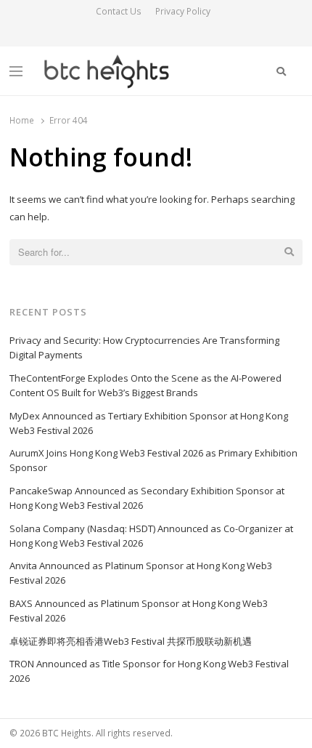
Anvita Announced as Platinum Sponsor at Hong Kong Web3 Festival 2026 (140, 573)
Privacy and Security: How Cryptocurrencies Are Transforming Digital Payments (144, 347)
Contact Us (118, 11)
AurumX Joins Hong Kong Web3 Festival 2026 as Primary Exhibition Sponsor (153, 460)
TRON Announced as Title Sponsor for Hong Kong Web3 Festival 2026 (149, 671)
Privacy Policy (182, 11)
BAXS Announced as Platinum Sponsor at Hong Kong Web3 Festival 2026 (138, 610)
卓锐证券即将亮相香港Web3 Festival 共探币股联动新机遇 (130, 641)
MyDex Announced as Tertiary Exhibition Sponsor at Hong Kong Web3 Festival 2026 (148, 423)
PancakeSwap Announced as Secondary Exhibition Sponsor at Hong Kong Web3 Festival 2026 (146, 498)
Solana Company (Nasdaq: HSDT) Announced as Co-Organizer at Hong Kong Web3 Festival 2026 (151, 536)
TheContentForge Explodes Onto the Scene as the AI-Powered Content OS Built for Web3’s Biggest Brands (145, 385)
